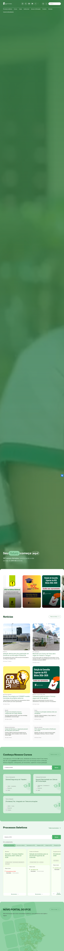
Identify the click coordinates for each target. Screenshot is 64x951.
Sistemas (50, 9)
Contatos (44, 9)
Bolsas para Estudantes (9, 845)
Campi (20, 9)
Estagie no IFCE (40, 845)
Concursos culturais (20, 845)
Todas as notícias (55, 616)
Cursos (15, 9)
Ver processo (14, 894)
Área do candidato (57, 894)
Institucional (26, 9)
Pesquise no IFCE (57, 845)
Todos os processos (55, 828)
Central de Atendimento (8, 12)
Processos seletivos (7, 9)
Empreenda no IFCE (31, 845)
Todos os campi (55, 909)
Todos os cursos (55, 754)
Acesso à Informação (35, 9)
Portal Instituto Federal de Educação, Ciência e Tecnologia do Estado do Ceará (8, 3)
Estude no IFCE (49, 845)
